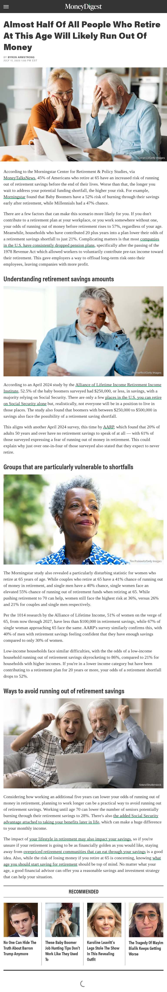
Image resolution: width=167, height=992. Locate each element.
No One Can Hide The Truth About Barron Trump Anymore (19, 947)
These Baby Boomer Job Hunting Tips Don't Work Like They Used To (62, 950)
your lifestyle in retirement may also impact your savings (80, 838)
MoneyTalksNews (19, 177)
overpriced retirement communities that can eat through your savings (84, 851)
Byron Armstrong (21, 57)
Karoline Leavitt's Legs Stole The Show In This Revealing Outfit (103, 950)
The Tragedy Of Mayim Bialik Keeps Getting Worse (146, 948)
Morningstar (14, 196)
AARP (108, 426)
